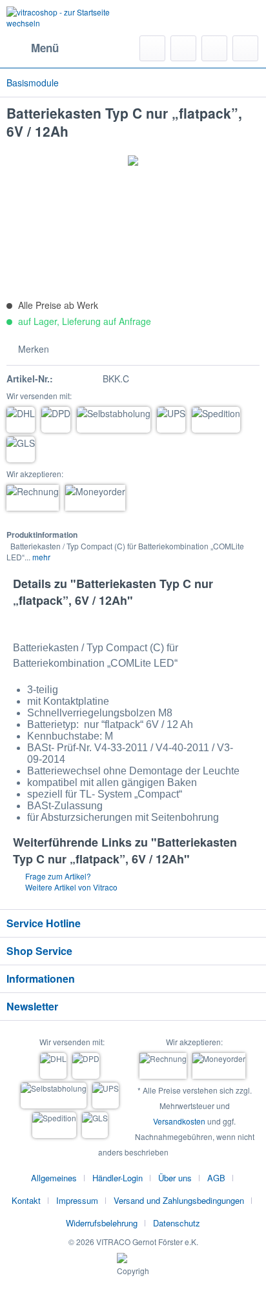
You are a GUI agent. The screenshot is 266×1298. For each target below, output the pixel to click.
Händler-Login (117, 1178)
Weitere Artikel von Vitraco (70, 886)
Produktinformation (41, 534)
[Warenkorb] (245, 48)
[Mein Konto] (214, 48)
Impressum (77, 1200)
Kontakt (26, 1200)
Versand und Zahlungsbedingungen (179, 1200)
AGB (216, 1178)
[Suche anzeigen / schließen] (152, 48)
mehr (40, 556)
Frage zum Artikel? (57, 875)
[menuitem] (32, 48)
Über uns (175, 1178)
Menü (45, 47)
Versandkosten (179, 1121)
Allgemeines (54, 1178)
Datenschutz (176, 1223)
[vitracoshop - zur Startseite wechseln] (69, 17)
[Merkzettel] (183, 48)
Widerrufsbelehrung (102, 1223)
